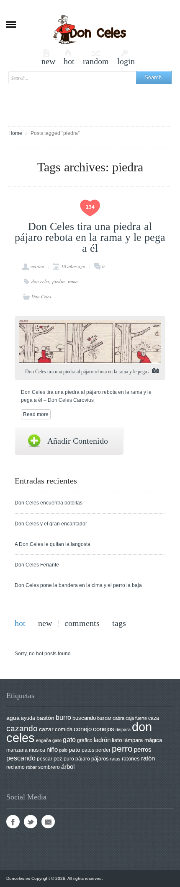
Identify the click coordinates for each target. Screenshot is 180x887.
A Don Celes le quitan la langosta (52, 544)
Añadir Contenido (77, 440)
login (126, 57)
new (48, 57)
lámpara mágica (142, 740)
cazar (46, 729)
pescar (44, 759)
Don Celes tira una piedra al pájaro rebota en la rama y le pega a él (90, 237)
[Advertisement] (94, 101)
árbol (68, 766)
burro (63, 717)
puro (69, 759)
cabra (118, 718)
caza (153, 718)
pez (58, 758)
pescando (21, 758)
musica (37, 750)
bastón (45, 718)
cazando (22, 728)
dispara (123, 729)
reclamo (15, 767)
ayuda (28, 718)
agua (13, 717)
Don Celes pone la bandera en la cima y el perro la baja (78, 585)
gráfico (85, 740)
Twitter (30, 821)
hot (69, 57)
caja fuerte (136, 718)
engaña (43, 740)
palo (63, 750)
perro (122, 748)
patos (88, 750)
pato (74, 750)
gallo (57, 740)
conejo (83, 728)
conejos (103, 729)
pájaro (82, 759)
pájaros (100, 758)
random (96, 57)
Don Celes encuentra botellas (48, 503)
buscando (84, 718)
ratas (115, 758)
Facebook (13, 821)
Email (48, 821)
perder (103, 750)
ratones (131, 758)
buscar (104, 718)
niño (52, 749)
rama (73, 281)
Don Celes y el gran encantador (51, 524)
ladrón (102, 739)
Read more (36, 414)
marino (37, 266)
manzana (17, 750)
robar (31, 767)
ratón (148, 758)
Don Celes (41, 296)
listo (117, 740)
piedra (58, 281)
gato (69, 739)
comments (82, 623)
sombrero (49, 767)
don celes (40, 281)
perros (143, 749)
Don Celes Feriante (37, 565)
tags (119, 623)
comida (63, 729)
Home (15, 133)
